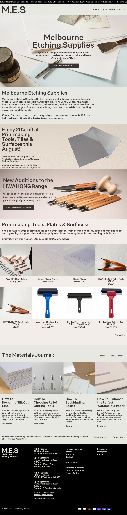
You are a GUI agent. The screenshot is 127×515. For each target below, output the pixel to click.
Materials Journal (73, 449)
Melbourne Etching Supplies (20, 509)
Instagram (102, 452)
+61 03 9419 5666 (45, 493)
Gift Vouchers (72, 463)
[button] (112, 10)
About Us (69, 455)
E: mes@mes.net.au (43, 495)
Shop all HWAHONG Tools (18, 208)
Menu (96, 10)
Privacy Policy (72, 473)
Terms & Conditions (74, 471)
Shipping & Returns (74, 468)
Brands (68, 452)
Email (100, 455)
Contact (69, 457)
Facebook (102, 449)
